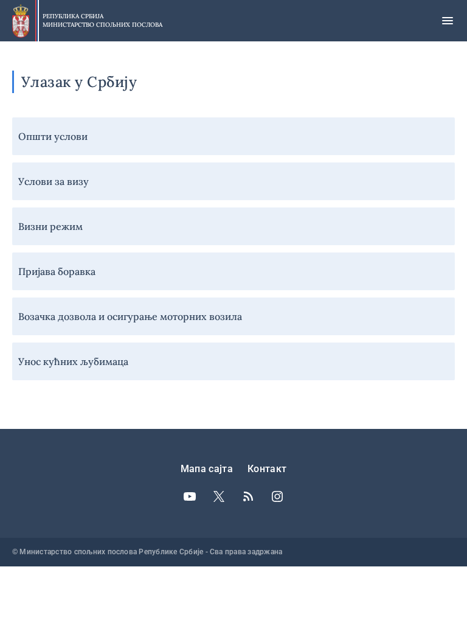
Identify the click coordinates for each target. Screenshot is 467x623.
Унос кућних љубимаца (73, 361)
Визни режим (50, 226)
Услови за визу (53, 181)
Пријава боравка (56, 271)
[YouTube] (189, 496)
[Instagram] (277, 496)
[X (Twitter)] (219, 496)
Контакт (266, 469)
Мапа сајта (207, 469)
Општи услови (53, 136)
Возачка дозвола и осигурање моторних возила (130, 316)
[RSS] (248, 496)
